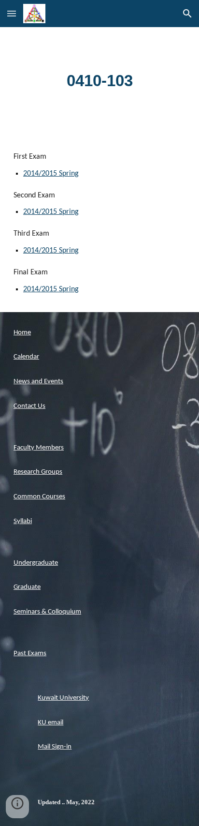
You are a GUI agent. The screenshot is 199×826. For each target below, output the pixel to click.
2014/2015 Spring (51, 174)
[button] (11, 13)
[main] (99, 81)
